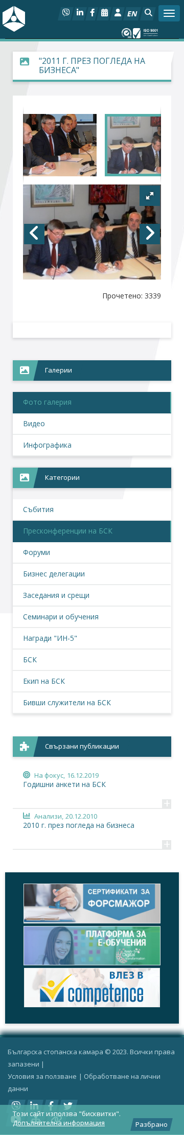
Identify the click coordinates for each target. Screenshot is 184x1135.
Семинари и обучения (61, 616)
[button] (148, 13)
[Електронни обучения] (92, 945)
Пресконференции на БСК (67, 531)
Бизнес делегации (54, 573)
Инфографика (47, 445)
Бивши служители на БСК (67, 702)
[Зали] (104, 13)
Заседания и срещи (56, 595)
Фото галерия (47, 402)
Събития (38, 509)
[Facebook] (91, 13)
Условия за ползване (42, 1076)
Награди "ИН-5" (50, 638)
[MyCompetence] (92, 987)
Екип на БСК (44, 681)
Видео (34, 423)
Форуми (36, 552)
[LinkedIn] (79, 13)
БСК (30, 659)
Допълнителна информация (59, 1122)
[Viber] (66, 13)
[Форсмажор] (92, 903)
